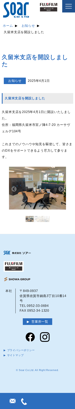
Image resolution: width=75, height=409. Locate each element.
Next (61, 189)
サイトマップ (15, 355)
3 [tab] (46, 220)
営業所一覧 (39, 321)
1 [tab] (30, 220)
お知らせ (28, 25)
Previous (14, 189)
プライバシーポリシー (21, 350)
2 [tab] (38, 220)
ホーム (8, 25)
